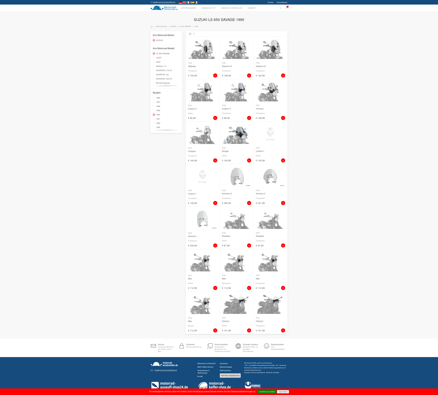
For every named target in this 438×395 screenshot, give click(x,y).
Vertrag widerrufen (230, 375)
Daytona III (261, 66)
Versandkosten (282, 2)
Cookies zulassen (267, 392)
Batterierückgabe (226, 367)
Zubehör (251, 8)
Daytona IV (227, 66)
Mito (190, 278)
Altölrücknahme (225, 370)
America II (260, 193)
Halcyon (225, 321)
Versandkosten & (203, 371)
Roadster (226, 235)
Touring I (260, 108)
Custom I (260, 151)
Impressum (224, 363)
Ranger (225, 151)
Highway (192, 66)
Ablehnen (283, 392)
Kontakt (270, 2)
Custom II (192, 108)
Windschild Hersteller (231, 8)
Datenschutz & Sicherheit (206, 363)
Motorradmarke (188, 8)
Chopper (192, 151)
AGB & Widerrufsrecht (205, 367)
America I (192, 236)
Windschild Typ (208, 8)
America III (227, 193)
